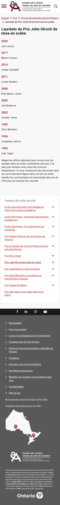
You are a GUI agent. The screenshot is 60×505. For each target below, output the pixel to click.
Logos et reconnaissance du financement (29, 335)
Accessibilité (15, 323)
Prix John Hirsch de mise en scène (22, 262)
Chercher (56, 6)
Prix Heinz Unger (12, 256)
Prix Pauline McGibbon (15, 285)
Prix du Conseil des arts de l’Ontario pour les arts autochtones (26, 248)
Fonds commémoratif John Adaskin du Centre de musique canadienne (24, 209)
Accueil (5, 18)
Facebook (17, 311)
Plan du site (14, 393)
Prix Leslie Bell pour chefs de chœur (22, 269)
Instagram (35, 311)
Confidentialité (16, 386)
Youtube (45, 311)
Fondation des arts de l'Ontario (24, 342)
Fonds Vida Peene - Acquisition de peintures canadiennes (26, 218)
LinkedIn (26, 311)
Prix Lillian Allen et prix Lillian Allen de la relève (24, 293)
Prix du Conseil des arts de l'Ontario (40, 18)
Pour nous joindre (17, 329)
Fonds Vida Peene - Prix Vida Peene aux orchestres (24, 228)
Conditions (14, 358)
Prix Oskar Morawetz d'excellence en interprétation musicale (23, 277)
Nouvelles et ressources (21, 370)
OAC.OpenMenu (4, 6)
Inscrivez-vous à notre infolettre (25, 364)
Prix (15, 18)
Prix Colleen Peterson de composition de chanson (24, 238)
